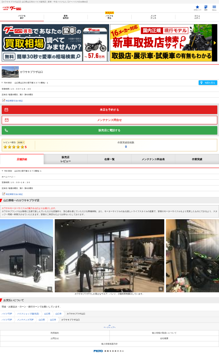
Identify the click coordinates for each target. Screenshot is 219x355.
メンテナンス (153, 17)
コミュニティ (197, 17)
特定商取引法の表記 (14, 101)
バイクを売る (109, 17)
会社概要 (164, 338)
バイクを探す (22, 17)
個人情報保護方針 (109, 344)
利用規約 (55, 333)
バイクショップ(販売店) (28, 314)
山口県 (47, 314)
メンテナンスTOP (25, 320)
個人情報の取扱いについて (164, 333)
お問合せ (55, 338)
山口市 (58, 314)
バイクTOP (7, 314)
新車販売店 (66, 17)
